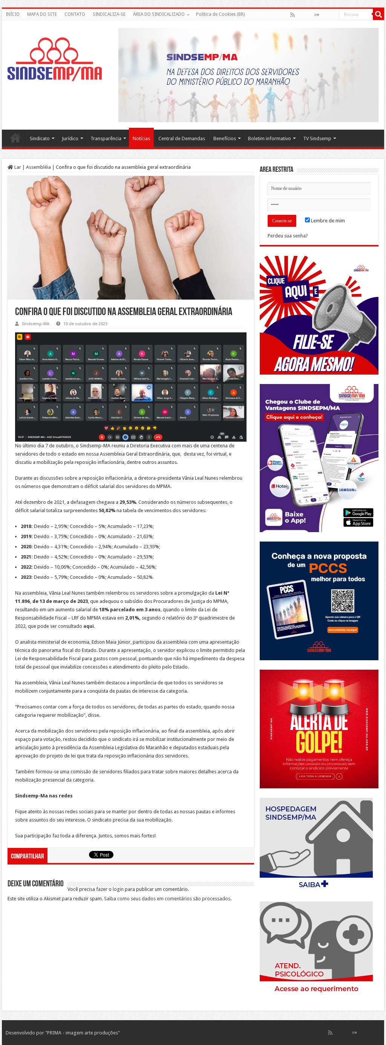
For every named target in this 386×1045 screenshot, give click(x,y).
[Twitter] (308, 14)
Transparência (105, 138)
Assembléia (38, 167)
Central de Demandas (181, 138)
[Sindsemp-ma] (55, 59)
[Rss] (293, 14)
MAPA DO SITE (42, 14)
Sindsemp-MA (35, 323)
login (118, 889)
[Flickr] (317, 14)
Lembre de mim (327, 220)
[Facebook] (300, 14)
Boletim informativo (269, 138)
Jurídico (70, 138)
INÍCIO (13, 14)
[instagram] (332, 14)
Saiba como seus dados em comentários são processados (167, 898)
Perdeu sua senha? (288, 236)
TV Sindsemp (317, 138)
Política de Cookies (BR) (220, 14)
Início (15, 137)
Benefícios (224, 138)
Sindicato (40, 138)
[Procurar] (378, 14)
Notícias (141, 138)
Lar (17, 167)
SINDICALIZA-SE (109, 14)
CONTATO (74, 14)
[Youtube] (324, 14)
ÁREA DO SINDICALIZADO (159, 14)
